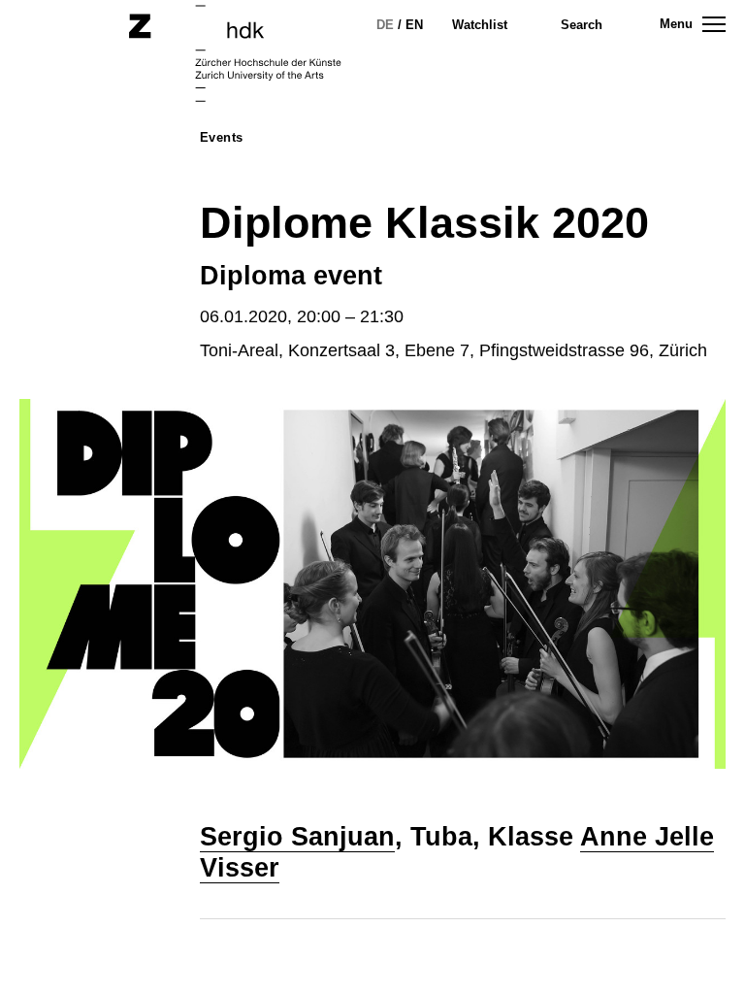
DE (385, 24)
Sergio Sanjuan (297, 836)
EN (414, 24)
